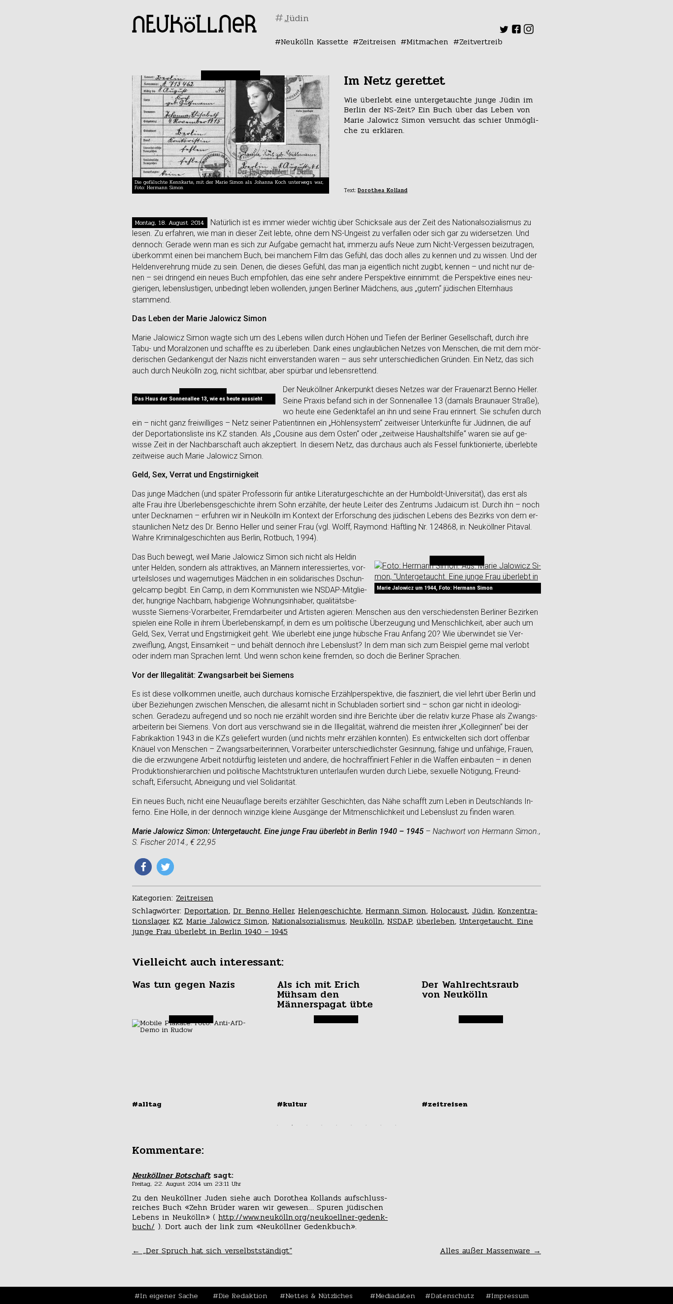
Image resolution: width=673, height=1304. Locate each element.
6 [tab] (351, 1125)
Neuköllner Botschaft (171, 1175)
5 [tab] (336, 1125)
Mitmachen (427, 41)
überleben (435, 921)
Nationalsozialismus (308, 921)
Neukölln (366, 921)
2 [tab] (292, 1125)
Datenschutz (452, 1295)
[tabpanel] (192, 1044)
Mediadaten (395, 1295)
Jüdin (482, 910)
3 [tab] (307, 1125)
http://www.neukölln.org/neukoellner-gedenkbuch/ (260, 1222)
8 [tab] (381, 1125)
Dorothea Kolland (382, 190)
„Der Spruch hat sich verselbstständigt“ (212, 1250)
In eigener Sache (169, 1295)
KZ (177, 921)
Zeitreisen (377, 41)
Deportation (206, 910)
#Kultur (292, 1104)
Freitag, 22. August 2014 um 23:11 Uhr (186, 1184)
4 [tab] (322, 1125)
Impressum (510, 1295)
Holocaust (449, 910)
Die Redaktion (242, 1295)
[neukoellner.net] (194, 30)
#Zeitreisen (445, 1104)
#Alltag (147, 1104)
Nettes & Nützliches (319, 1295)
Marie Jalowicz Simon (227, 921)
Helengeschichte (329, 910)
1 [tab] (277, 1125)
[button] (143, 866)
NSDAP (399, 921)
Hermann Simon (396, 910)
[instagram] (529, 31)
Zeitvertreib (481, 41)
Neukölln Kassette (314, 41)
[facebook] (516, 31)
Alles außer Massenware (490, 1250)
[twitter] (504, 31)
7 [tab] (366, 1125)
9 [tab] (396, 1125)
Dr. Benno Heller (263, 910)
